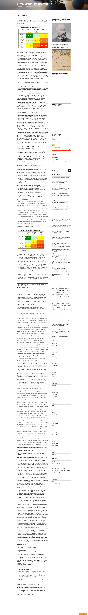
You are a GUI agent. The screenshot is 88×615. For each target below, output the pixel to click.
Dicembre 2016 (55, 443)
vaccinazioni (54, 311)
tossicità (63, 307)
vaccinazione (65, 309)
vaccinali (59, 309)
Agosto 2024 (54, 369)
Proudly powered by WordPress (23, 606)
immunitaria (54, 294)
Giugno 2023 (54, 387)
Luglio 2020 (54, 401)
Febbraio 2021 (54, 396)
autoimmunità (62, 290)
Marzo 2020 (54, 405)
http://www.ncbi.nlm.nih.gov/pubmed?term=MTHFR (28, 584)
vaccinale (54, 309)
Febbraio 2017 (54, 438)
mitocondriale (55, 296)
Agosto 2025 (54, 352)
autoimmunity (55, 290)
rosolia (63, 303)
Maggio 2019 (54, 414)
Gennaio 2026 (54, 347)
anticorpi (64, 283)
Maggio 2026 (54, 345)
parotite (60, 298)
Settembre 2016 (55, 450)
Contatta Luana (55, 159)
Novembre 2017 (55, 432)
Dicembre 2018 (55, 421)
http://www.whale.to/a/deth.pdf (24, 564)
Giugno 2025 (54, 356)
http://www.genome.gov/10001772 (25, 195)
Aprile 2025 (54, 361)
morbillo (64, 296)
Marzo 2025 (54, 363)
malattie (66, 294)
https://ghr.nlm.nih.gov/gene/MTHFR (25, 594)
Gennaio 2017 (54, 441)
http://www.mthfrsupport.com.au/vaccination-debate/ (29, 551)
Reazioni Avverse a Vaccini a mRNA (58, 468)
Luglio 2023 (54, 385)
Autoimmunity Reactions (34, 4)
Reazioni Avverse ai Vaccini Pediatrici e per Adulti (61, 470)
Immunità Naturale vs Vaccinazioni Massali (60, 465)
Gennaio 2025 (54, 367)
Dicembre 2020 (55, 398)
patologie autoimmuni (61, 301)
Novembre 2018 (55, 423)
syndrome (58, 307)
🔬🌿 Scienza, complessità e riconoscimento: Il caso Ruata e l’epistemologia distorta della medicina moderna (61, 255)
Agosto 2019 (54, 407)
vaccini (64, 311)
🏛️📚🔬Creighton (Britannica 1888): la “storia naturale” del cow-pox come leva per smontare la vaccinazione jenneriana (61, 231)
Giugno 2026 (54, 343)
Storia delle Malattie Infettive (57, 472)
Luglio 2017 (54, 436)
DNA (53, 292)
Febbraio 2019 (54, 418)
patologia (65, 298)
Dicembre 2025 (55, 349)
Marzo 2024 (54, 376)
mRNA (68, 296)
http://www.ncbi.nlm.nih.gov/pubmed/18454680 (27, 557)
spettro (53, 307)
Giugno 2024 (54, 374)
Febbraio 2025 (54, 365)
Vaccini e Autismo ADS (56, 483)
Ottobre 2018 (54, 425)
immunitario (60, 294)
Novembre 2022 (55, 394)
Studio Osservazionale (56, 474)
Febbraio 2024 (54, 378)
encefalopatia (58, 292)
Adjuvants (53, 461)
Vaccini (53, 481)
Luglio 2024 (54, 372)
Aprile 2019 (54, 416)
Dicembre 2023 (55, 381)
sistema (58, 305)
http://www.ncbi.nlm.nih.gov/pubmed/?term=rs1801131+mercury (31, 546)
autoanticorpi (54, 288)
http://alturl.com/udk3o (31, 547)
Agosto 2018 (54, 427)
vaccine (60, 311)
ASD (58, 286)
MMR (60, 296)
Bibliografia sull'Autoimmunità (57, 463)
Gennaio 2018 (54, 430)
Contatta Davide (55, 157)
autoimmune (61, 288)
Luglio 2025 (54, 354)
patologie (54, 301)
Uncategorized (54, 479)
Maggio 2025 (54, 358)
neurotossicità (55, 298)
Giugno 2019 (54, 412)
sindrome (54, 305)
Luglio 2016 (54, 452)
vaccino (53, 313)
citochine (68, 290)
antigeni (53, 286)
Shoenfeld (68, 303)
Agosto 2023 (54, 383)
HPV (63, 292)
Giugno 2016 (54, 454)
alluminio (59, 283)
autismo (65, 286)
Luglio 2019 (54, 410)
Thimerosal (54, 477)
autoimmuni (67, 288)
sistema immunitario (66, 305)
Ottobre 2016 (54, 447)
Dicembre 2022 (55, 392)
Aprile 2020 (54, 403)
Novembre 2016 (55, 445)
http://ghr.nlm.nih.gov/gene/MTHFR (25, 226)
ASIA (61, 286)
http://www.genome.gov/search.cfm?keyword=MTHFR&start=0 (31, 196)
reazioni (58, 303)
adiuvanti (54, 283)
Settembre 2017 (55, 434)
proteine (53, 303)
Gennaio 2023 (54, 389)
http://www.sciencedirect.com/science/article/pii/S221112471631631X (32, 169)
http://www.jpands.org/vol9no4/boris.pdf (26, 290)
